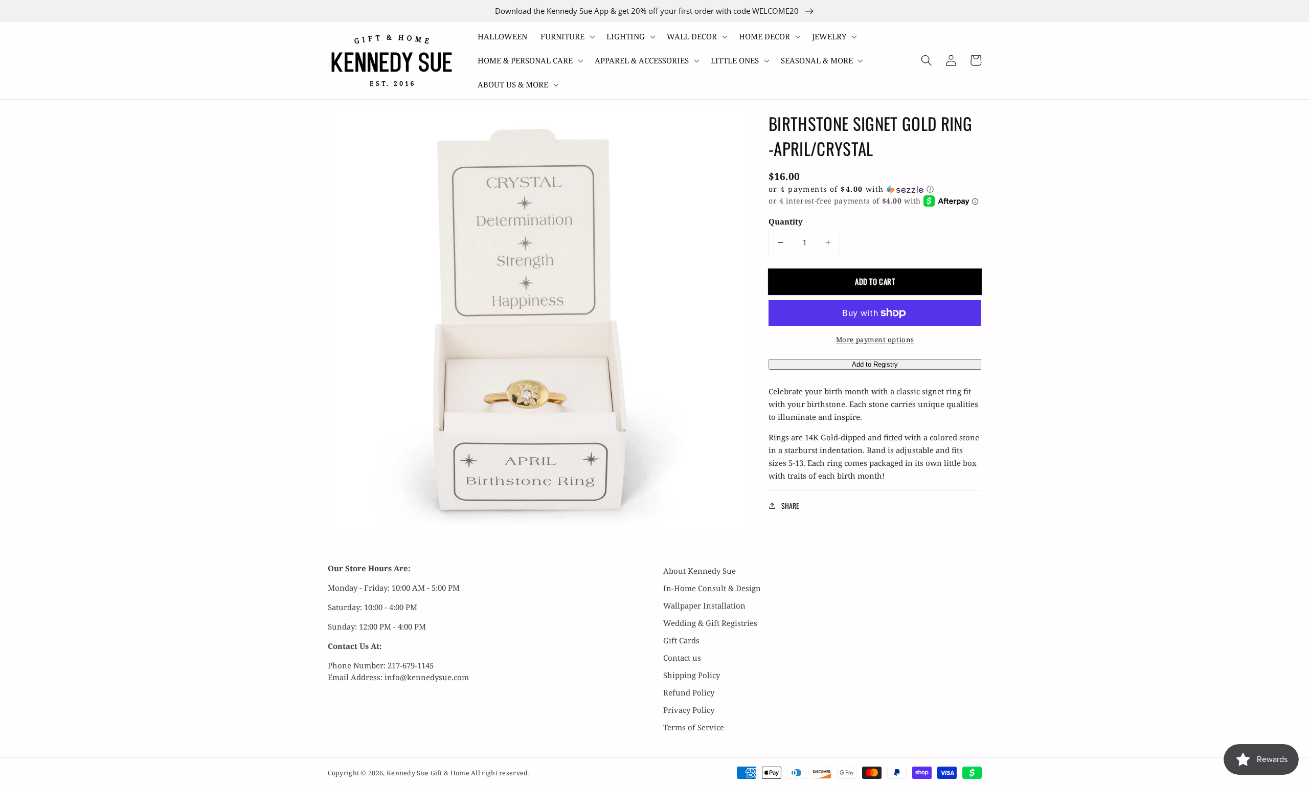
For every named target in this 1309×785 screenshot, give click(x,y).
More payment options (875, 339)
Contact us (682, 658)
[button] (567, 37)
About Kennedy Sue (699, 571)
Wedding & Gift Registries (710, 623)
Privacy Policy (688, 710)
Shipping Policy (691, 675)
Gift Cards (681, 640)
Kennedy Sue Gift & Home (429, 773)
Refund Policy (688, 692)
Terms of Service (693, 727)
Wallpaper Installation (704, 605)
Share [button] (790, 505)
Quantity (786, 221)
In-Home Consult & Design (712, 588)
